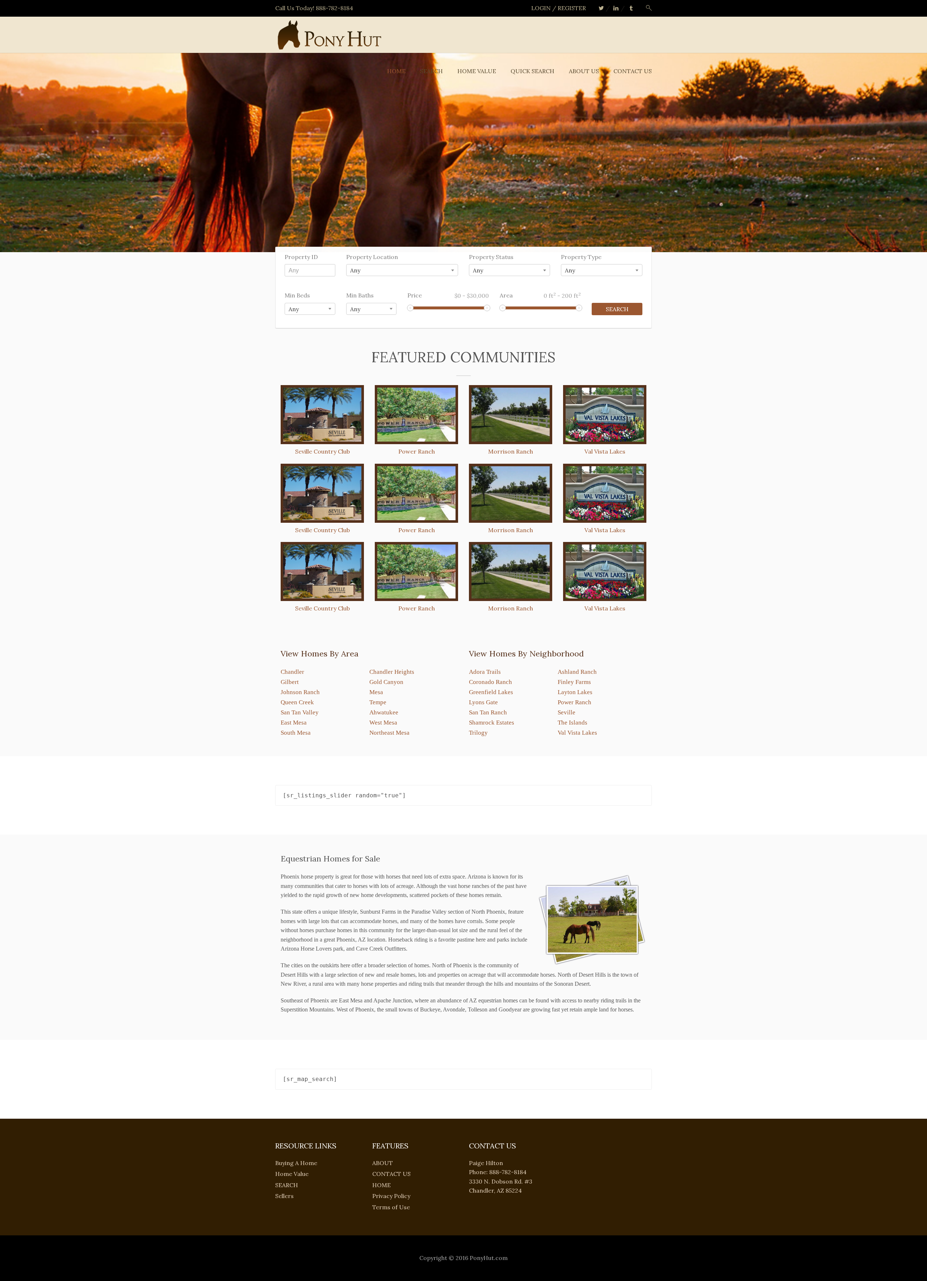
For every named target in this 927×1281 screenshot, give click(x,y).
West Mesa (383, 722)
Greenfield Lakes (491, 692)
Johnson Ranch (300, 692)
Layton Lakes (575, 692)
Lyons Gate (483, 702)
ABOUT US (584, 71)
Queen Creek (297, 702)
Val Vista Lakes (577, 732)
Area (540, 295)
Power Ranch (574, 702)
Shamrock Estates (491, 722)
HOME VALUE (476, 71)
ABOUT (382, 1163)
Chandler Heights (391, 671)
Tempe (377, 702)
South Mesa (296, 732)
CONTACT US (632, 71)
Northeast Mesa (389, 732)
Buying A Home (296, 1163)
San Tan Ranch (488, 712)
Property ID (301, 256)
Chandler (292, 671)
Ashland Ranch (577, 671)
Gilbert (290, 682)
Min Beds (297, 295)
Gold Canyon (386, 682)
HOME (396, 71)
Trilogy (478, 732)
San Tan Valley (300, 712)
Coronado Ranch (490, 682)
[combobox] (402, 270)
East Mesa (294, 722)
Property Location (372, 256)
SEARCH (431, 71)
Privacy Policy (391, 1195)
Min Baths (360, 295)
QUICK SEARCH (532, 71)
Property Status (491, 256)
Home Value (292, 1173)
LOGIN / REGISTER (558, 8)
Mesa (376, 692)
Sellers (284, 1195)
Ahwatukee (383, 712)
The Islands (572, 722)
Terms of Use (391, 1207)
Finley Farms (574, 682)
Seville (566, 712)
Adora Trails (485, 671)
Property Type (581, 256)
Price (448, 295)
